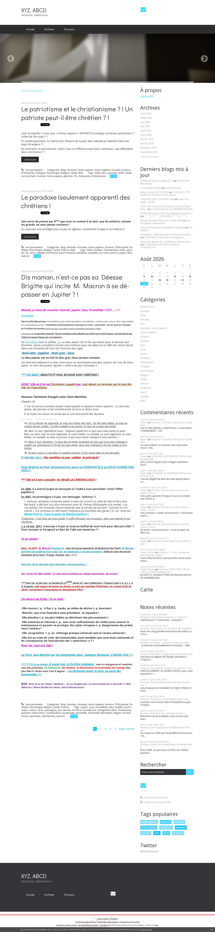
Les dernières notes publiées (108, 922)
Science (65, 250)
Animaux (145, 311)
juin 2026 (145, 122)
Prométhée (27, 316)
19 (167, 280)
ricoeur (33, 710)
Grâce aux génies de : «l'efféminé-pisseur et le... (165, 241)
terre (40, 710)
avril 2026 (145, 130)
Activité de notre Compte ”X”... (156, 180)
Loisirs (144, 353)
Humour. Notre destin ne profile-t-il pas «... (165, 542)
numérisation (53, 712)
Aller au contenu (10, 2)
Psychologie (52, 172)
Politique (40, 172)
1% (75, 176)
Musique (145, 358)
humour (180, 827)
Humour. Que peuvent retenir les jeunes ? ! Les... (166, 668)
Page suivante (126, 728)
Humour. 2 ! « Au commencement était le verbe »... (165, 554)
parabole (82, 252)
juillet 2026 (146, 117)
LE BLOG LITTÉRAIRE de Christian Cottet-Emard (165, 194)
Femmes (71, 247)
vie (27, 252)
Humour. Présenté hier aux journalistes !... (163, 713)
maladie (40, 252)
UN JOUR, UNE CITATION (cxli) (157, 199)
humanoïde (68, 712)
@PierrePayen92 (149, 851)
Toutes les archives (149, 157)
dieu (103, 172)
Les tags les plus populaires (130, 922)
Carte (146, 589)
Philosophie (27, 172)
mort (32, 252)
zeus (91, 707)
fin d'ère (76, 710)
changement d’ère (107, 710)
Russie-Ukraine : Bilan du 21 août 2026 (161, 220)
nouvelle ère (89, 710)
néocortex (166, 827)
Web (80, 172)
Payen (143, 422)
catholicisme (48, 716)
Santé (74, 172)
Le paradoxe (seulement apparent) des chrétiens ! (75, 201)
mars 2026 (146, 135)
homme (146, 833)
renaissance (124, 710)
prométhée (102, 707)
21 (183, 280)
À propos (69, 29)
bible (97, 172)
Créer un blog (102, 919)
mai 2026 (145, 126)
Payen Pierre (147, 552)
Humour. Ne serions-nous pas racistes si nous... (164, 492)
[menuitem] (30, 29)
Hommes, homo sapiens (80, 170)
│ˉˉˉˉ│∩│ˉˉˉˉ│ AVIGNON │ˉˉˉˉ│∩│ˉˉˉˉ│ (166, 216)
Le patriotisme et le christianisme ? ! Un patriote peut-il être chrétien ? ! (77, 113)
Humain (116, 170)
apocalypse (50, 710)
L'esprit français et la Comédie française (162, 227)
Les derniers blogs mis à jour (85, 922)
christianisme (98, 176)
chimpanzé (84, 176)
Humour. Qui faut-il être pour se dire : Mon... (166, 424)
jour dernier (64, 710)
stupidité (92, 252)
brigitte (119, 707)
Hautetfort (114, 919)
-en (58, 342)
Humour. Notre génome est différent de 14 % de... (165, 729)
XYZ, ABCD (33, 10)
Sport (143, 392)
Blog (63, 170)
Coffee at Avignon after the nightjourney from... (166, 213)
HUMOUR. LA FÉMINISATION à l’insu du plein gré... (166, 458)
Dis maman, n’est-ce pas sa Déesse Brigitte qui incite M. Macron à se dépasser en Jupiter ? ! (75, 285)
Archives (49, 29)
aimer (121, 172)
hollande (178, 833)
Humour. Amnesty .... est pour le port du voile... (165, 642)
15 (190, 276)
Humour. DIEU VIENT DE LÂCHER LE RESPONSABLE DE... (165, 571)
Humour (126, 170)
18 (160, 280)
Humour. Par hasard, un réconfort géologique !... (166, 628)
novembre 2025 (148, 152)
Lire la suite (30, 159)
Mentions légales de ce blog (88, 925)
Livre (143, 349)
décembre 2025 (148, 147)
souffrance (52, 252)
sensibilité (81, 712)
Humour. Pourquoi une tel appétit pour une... (165, 699)
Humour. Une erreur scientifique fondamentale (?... (166, 746)
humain (41, 176)
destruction (38, 712)
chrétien (98, 250)
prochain (112, 172)
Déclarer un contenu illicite (66, 925)
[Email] (143, 9)
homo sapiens (54, 176)
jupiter (122, 252)
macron (25, 256)
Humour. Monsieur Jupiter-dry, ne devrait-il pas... (167, 654)
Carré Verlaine (173, 187)
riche (106, 252)
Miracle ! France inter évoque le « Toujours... (164, 617)
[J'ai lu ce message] (212, 929)
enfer (122, 250)
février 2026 (146, 139)
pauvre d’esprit (67, 252)
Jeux (142, 345)
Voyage (144, 396)
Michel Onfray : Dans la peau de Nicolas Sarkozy (55, 514)
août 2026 (145, 113)
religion (117, 712)
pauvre (114, 252)
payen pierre (149, 821)
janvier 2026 (147, 143)
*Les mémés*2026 (150, 187)
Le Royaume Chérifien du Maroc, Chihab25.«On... (160, 246)
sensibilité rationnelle (100, 712)
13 (175, 276)
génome (68, 176)
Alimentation (147, 306)
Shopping (145, 387)
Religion (65, 172)
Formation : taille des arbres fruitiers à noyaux (165, 234)
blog (156, 925)
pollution (26, 712)
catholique (34, 716)
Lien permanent (34, 170)
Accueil (30, 29)
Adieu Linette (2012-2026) (154, 192)
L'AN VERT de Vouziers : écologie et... (165, 237)
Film (142, 323)
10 (152, 276)
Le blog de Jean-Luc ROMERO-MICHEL (172, 209)
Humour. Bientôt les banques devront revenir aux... (165, 684)
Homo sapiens (102, 170)
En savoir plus (146, 929)
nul (100, 252)
